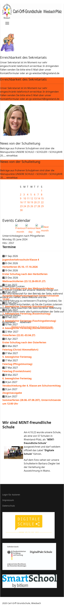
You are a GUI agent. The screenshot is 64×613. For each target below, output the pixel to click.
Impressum (46, 326)
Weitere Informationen (24, 326)
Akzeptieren (8, 322)
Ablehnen (25, 322)
